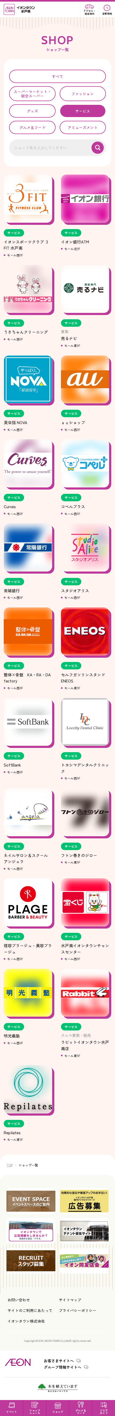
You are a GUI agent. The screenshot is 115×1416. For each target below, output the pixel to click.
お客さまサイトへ (59, 1361)
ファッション (82, 93)
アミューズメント (83, 127)
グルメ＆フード (32, 127)
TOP (9, 1165)
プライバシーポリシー (77, 1310)
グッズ (32, 111)
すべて (57, 76)
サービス (82, 111)
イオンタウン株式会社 (26, 1321)
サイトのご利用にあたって (29, 1310)
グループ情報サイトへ (62, 1367)
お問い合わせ (18, 1299)
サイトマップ (70, 1299)
